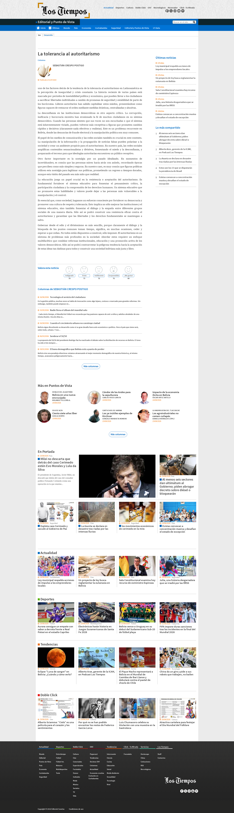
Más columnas (91, 366)
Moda (75, 781)
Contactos (161, 758)
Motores (59, 765)
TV (74, 792)
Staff (159, 754)
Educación (111, 765)
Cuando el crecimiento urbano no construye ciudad (75, 323)
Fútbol (58, 758)
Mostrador (173, 7)
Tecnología (111, 781)
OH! (149, 7)
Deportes (120, 7)
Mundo (67, 28)
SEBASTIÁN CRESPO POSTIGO (68, 65)
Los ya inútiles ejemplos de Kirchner (117, 415)
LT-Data (156, 28)
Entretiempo (61, 754)
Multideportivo (61, 769)
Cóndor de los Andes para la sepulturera (116, 393)
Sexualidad (111, 777)
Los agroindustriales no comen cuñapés (165, 415)
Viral (108, 784)
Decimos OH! (95, 762)
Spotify (182, 10)
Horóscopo (145, 754)
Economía (86, 28)
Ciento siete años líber (64, 413)
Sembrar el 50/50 (58, 336)
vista (38, 456)
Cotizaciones (145, 762)
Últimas (55, 28)
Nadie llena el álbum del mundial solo (68, 310)
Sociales (76, 788)
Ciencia (109, 758)
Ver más (39, 557)
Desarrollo (48, 35)
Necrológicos (160, 7)
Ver (40, 35)
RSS (142, 765)
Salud (109, 769)
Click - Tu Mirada (187, 7)
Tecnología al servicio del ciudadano (68, 297)
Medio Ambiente (113, 773)
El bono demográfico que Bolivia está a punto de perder (77, 349)
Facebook (167, 10)
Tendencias (94, 758)
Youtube (179, 10)
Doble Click (140, 7)
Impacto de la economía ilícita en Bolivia (165, 393)
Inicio (43, 28)
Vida (74, 796)
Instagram (175, 10)
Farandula (128, 754)
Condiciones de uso (76, 809)
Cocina (109, 762)
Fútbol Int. (60, 762)
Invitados (76, 777)
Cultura (129, 7)
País (76, 28)
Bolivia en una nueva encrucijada (63, 396)
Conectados (77, 762)
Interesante (111, 754)
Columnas (94, 765)
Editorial (42, 758)
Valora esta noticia (48, 268)
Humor (75, 773)
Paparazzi (94, 754)
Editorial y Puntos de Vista (137, 28)
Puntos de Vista (45, 762)
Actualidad (108, 7)
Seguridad (116, 28)
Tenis (58, 773)
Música (75, 784)
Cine (74, 758)
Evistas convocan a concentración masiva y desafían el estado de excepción (175, 180)
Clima (143, 758)
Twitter (171, 10)
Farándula (77, 769)
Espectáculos (78, 765)
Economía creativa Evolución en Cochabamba (96, 776)
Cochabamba (101, 28)
